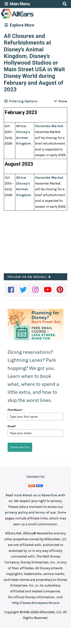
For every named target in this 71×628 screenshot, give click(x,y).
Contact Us (36, 477)
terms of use (45, 512)
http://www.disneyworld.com (35, 603)
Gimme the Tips (19, 447)
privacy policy (16, 512)
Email (12, 426)
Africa (21, 126)
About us (30, 495)
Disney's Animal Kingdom (23, 138)
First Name (15, 410)
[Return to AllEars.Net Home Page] (29, 18)
